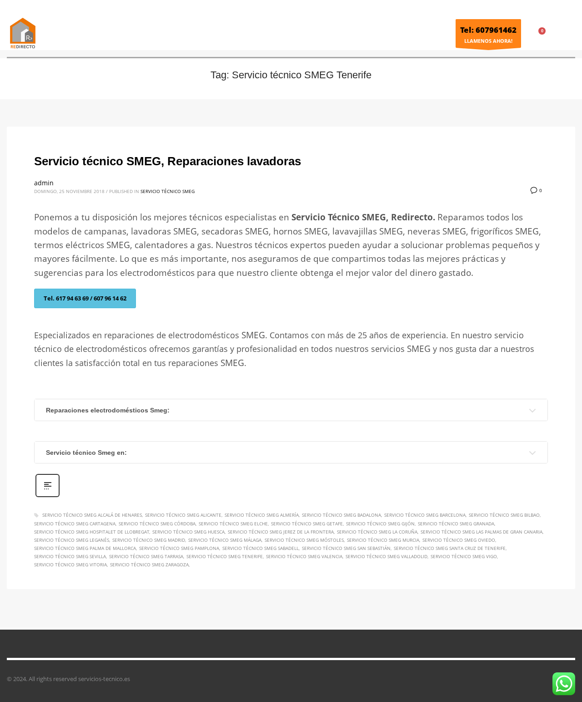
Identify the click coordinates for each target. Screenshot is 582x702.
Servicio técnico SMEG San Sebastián (346, 548)
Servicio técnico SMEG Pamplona (179, 548)
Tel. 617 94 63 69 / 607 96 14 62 (85, 298)
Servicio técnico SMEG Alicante (183, 515)
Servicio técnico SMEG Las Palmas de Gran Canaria (481, 532)
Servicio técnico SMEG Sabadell (260, 548)
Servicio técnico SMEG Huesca (188, 532)
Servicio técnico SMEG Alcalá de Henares (92, 515)
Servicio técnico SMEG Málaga (224, 540)
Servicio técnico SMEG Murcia (383, 540)
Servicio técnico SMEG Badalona (341, 515)
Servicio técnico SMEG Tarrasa (146, 556)
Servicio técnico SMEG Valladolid (386, 556)
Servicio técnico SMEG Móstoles (304, 540)
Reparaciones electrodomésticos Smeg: (108, 410)
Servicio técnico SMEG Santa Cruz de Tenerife (450, 548)
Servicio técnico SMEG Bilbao (504, 515)
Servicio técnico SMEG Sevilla (70, 556)
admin (44, 182)
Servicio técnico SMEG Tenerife (224, 556)
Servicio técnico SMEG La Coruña (377, 532)
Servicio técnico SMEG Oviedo (458, 540)
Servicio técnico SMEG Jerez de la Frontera (281, 532)
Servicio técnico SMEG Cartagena (74, 523)
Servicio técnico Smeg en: (86, 452)
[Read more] (47, 496)
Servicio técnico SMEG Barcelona (425, 515)
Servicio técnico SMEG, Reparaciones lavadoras (167, 161)
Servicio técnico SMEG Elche (233, 523)
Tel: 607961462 (488, 30)
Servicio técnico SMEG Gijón (380, 523)
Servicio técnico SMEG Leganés (71, 540)
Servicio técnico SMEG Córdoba (157, 523)
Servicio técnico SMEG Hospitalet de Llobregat (91, 532)
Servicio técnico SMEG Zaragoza (149, 564)
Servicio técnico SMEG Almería (262, 515)
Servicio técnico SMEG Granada (456, 523)
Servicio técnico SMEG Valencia (304, 556)
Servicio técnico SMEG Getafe (307, 523)
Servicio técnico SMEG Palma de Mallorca (85, 548)
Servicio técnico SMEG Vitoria (70, 564)
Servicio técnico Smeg (167, 191)
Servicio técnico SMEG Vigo (464, 556)
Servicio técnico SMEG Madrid (148, 540)
